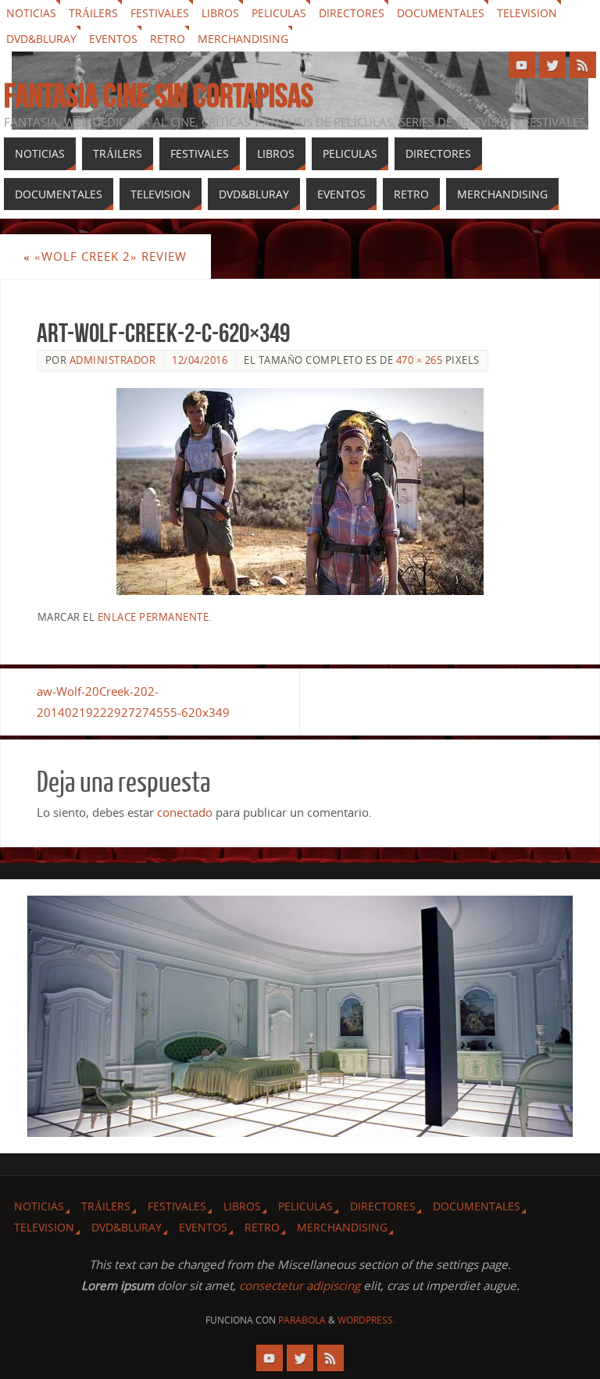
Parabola (302, 1320)
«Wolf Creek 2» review (105, 256)
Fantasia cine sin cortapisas (158, 95)
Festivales (159, 12)
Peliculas (279, 12)
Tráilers (93, 12)
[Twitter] (552, 65)
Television (527, 12)
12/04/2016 (199, 360)
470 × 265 (419, 360)
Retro (167, 38)
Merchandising (243, 38)
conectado (184, 812)
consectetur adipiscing (299, 1285)
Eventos (113, 38)
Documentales (440, 12)
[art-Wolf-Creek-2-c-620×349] (300, 491)
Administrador (113, 360)
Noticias (31, 12)
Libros (220, 12)
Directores (351, 12)
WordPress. (366, 1320)
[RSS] (583, 65)
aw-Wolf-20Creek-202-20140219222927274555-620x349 (133, 701)
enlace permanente (153, 617)
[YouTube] (522, 65)
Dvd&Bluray (41, 38)
